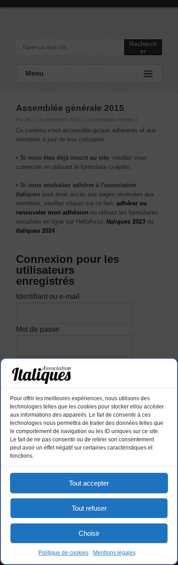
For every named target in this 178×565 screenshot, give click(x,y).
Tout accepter (89, 483)
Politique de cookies (63, 552)
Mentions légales (114, 552)
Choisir (89, 533)
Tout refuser (89, 508)
